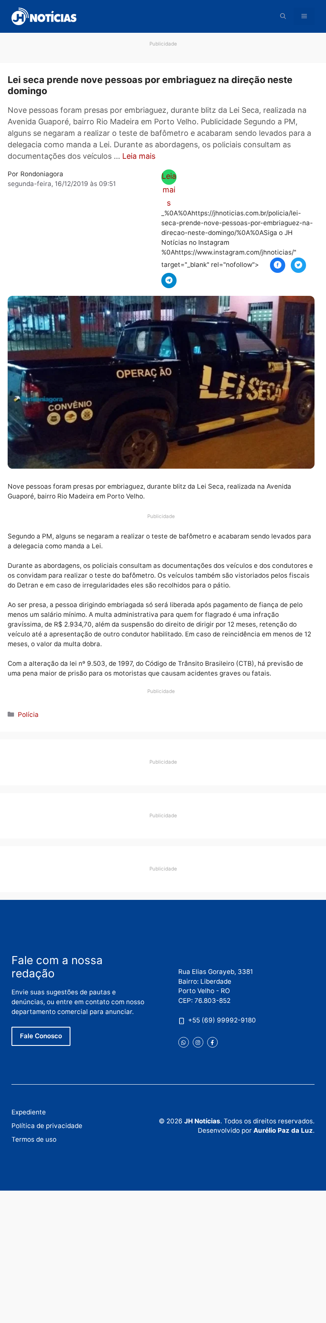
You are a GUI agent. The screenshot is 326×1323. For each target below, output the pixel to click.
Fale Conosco (41, 1036)
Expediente (28, 1112)
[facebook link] (212, 1042)
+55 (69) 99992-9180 (222, 1020)
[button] (283, 16)
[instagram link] (198, 1042)
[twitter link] (183, 1042)
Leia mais (138, 156)
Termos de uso (33, 1139)
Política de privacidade (46, 1126)
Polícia (28, 714)
